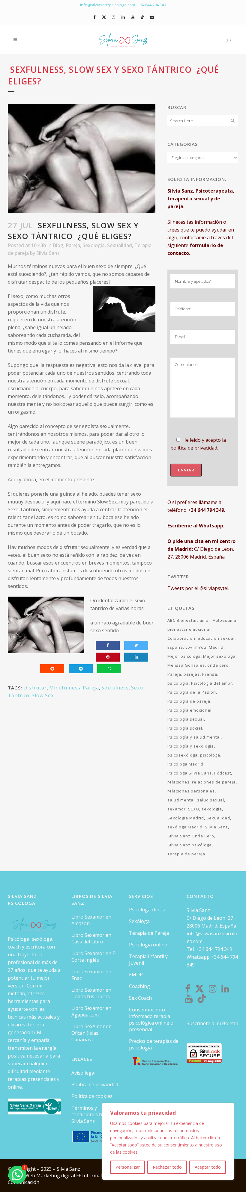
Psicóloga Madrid (185, 764)
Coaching (139, 986)
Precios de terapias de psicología (153, 1044)
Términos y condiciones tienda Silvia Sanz (92, 1114)
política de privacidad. (194, 447)
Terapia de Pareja (149, 933)
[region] (168, 1141)
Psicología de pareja (188, 701)
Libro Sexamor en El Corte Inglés (93, 956)
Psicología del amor (211, 683)
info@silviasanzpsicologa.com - (109, 4)
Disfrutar (35, 687)
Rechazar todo (167, 1167)
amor (205, 620)
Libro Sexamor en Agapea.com (91, 1011)
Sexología (93, 245)
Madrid (216, 647)
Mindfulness (64, 687)
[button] (17, 1175)
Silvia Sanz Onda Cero (190, 836)
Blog (58, 245)
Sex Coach (140, 998)
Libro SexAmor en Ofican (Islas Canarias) (91, 1033)
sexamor (176, 809)
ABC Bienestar (182, 620)
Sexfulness (115, 687)
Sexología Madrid (185, 818)
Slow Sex (43, 695)
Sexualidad (119, 245)
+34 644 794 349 (152, 4)
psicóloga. (210, 755)
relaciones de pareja (214, 782)
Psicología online (148, 944)
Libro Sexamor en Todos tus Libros (91, 993)
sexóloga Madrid (184, 827)
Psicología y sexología (190, 746)
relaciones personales (191, 791)
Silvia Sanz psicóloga (189, 845)
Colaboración (181, 638)
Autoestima (224, 620)
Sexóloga (139, 921)
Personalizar (128, 1167)
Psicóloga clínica (147, 909)
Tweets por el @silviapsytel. (198, 588)
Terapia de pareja (186, 854)
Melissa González (186, 665)
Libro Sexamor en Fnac (91, 974)
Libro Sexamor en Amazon (91, 920)
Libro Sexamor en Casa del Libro (91, 938)
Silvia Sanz (48, 253)
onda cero (218, 665)
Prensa (209, 674)
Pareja (73, 245)
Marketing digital (56, 1175)
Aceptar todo (208, 1167)
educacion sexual (216, 638)
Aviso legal (83, 1073)
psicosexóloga (182, 755)
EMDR (136, 974)
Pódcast (222, 773)
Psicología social (184, 728)
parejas (192, 674)
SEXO (193, 809)
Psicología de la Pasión (191, 692)
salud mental (181, 800)
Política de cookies (91, 1096)
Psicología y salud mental (194, 737)
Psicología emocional (189, 710)
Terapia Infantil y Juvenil (148, 959)
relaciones (178, 782)
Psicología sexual (185, 719)
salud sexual (210, 800)
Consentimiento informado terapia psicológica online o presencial (151, 1019)
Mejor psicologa (184, 656)
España (175, 647)
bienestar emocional (189, 629)
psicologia (178, 683)
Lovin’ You (195, 647)
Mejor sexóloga (219, 656)
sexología (212, 809)
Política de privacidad (94, 1084)
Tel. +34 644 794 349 (209, 949)
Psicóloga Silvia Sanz (189, 773)
